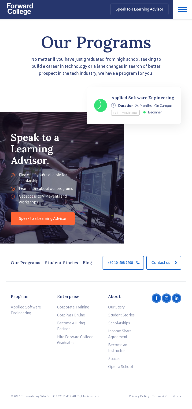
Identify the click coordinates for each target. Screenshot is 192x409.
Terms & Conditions (166, 396)
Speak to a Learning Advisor (42, 219)
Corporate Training (73, 308)
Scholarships (119, 323)
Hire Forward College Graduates (75, 340)
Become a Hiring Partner (71, 326)
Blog (87, 262)
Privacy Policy (139, 396)
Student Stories (61, 262)
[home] (20, 7)
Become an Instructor (117, 348)
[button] (182, 9)
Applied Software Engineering (26, 310)
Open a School (120, 367)
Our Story (116, 308)
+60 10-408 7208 (120, 263)
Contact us (160, 263)
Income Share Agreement (120, 334)
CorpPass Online (71, 316)
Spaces (114, 359)
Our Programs (25, 262)
